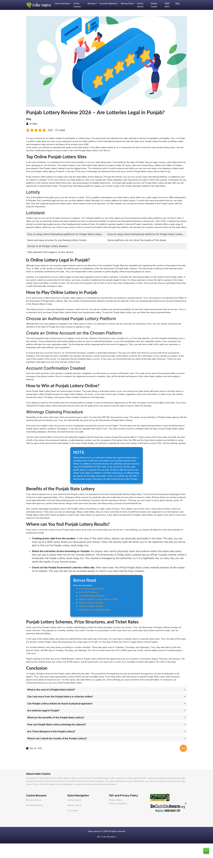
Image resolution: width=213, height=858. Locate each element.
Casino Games (140, 5)
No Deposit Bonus (34, 805)
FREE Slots (167, 5)
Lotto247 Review (88, 592)
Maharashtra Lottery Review (94, 609)
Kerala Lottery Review (91, 602)
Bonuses (92, 3)
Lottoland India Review (91, 595)
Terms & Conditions (118, 803)
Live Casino (72, 810)
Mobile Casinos (74, 805)
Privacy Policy (115, 800)
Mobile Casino (154, 5)
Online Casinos (77, 5)
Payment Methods (108, 3)
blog (28, 118)
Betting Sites (127, 3)
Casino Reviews (61, 3)
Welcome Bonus (33, 800)
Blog (177, 3)
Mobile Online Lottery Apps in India (98, 599)
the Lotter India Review (91, 588)
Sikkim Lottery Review (91, 606)
